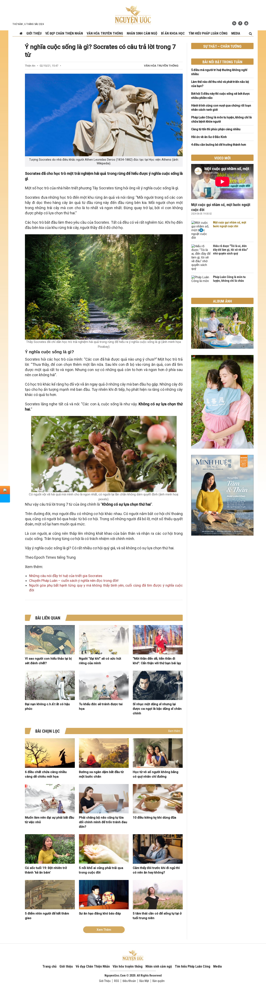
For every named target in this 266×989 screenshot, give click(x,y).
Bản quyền (159, 981)
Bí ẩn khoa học (173, 33)
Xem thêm (174, 731)
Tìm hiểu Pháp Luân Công (208, 33)
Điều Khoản (129, 981)
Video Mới (222, 158)
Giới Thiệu (105, 981)
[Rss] (234, 23)
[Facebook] (240, 23)
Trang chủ (49, 966)
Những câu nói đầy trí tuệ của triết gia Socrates (65, 576)
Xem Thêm (104, 929)
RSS (116, 981)
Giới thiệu (34, 33)
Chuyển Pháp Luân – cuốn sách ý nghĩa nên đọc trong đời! (73, 580)
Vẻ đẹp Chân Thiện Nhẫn (64, 33)
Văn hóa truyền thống (105, 33)
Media (235, 33)
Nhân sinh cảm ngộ (142, 33)
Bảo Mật (144, 981)
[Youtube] (246, 23)
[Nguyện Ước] (133, 14)
